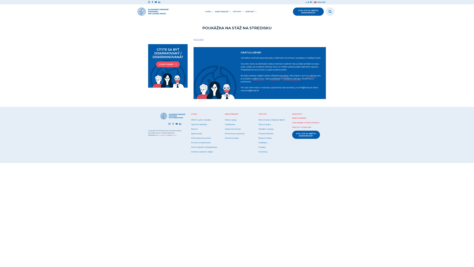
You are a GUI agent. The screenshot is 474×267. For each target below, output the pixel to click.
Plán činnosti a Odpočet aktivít (271, 120)
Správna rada (196, 134)
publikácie (275, 79)
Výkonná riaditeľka (199, 124)
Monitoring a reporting (234, 134)
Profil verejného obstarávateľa (204, 147)
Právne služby (231, 120)
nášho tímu (258, 79)
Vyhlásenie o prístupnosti (305, 123)
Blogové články (265, 138)
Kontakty (297, 114)
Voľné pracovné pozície (201, 138)
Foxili (175, 135)
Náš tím (194, 129)
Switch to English (301, 127)
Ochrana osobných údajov (202, 152)
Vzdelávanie (230, 124)
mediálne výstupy (292, 79)
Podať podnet (166, 64)
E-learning (262, 152)
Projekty (262, 147)
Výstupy (237, 12)
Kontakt (250, 12)
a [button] (308, 2)
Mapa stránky (299, 118)
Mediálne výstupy (266, 129)
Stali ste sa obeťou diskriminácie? (308, 11)
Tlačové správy (264, 124)
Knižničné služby (232, 138)
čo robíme (311, 76)
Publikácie (262, 143)
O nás (208, 12)
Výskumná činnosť (233, 129)
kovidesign (162, 135)
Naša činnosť (221, 12)
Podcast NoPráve (266, 134)
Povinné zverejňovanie (201, 143)
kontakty (283, 76)
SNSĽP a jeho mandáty (201, 120)
